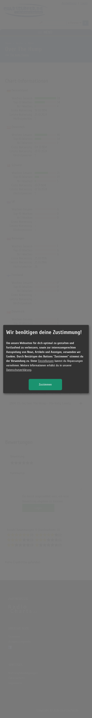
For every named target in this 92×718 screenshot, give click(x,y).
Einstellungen (46, 361)
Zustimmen (45, 384)
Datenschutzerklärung (18, 369)
